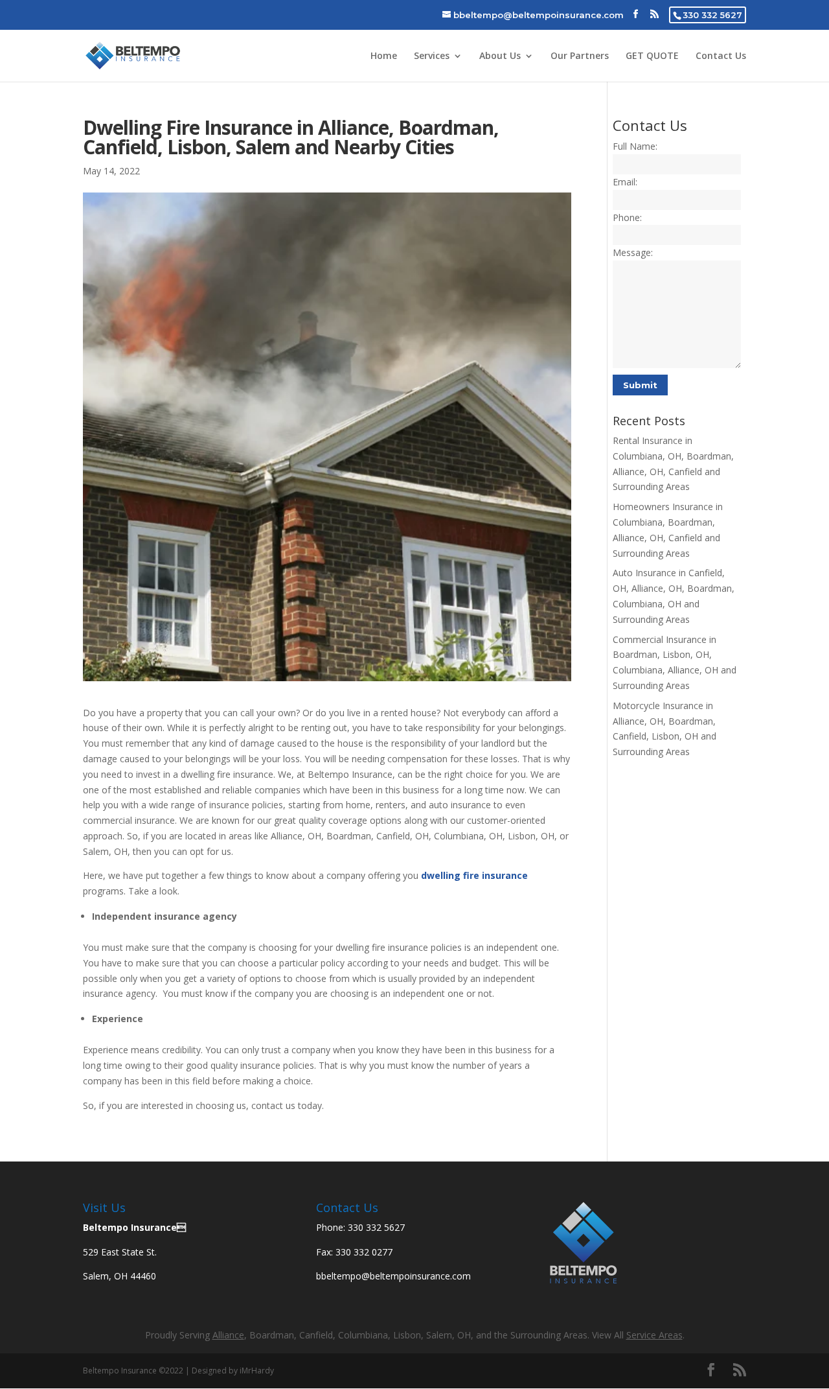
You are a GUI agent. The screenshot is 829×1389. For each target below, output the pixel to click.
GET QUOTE (652, 56)
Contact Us (721, 56)
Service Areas (654, 1335)
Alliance (228, 1335)
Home (383, 56)
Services (431, 56)
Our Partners (580, 56)
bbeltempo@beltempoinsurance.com (393, 1276)
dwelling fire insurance (474, 875)
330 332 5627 (712, 15)
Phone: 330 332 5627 (360, 1227)
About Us (500, 56)
